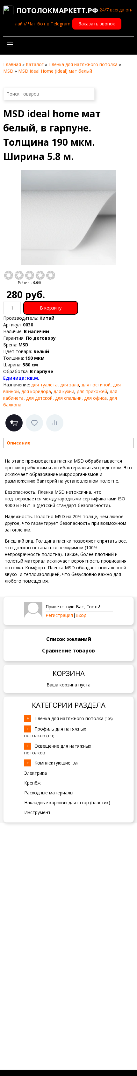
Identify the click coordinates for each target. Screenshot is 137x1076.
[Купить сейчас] (14, 422)
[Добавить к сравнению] (54, 422)
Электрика (35, 773)
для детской (39, 398)
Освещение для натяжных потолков (57, 749)
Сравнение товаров (68, 650)
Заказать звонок (97, 24)
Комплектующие (55, 763)
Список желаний (68, 639)
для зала (69, 385)
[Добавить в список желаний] (34, 422)
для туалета (44, 385)
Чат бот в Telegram (49, 24)
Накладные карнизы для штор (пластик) (67, 802)
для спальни (68, 398)
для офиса (95, 398)
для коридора (36, 391)
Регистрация (59, 615)
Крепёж (32, 783)
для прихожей (92, 391)
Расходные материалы (48, 793)
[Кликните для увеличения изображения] (68, 217)
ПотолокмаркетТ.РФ (57, 10)
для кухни (64, 391)
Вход (81, 615)
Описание (19, 443)
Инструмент (37, 812)
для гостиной (96, 385)
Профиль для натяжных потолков (55, 732)
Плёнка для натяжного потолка (73, 718)
